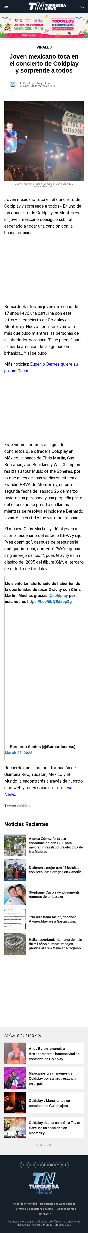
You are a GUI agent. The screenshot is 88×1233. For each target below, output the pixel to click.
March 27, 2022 (18, 753)
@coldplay (58, 595)
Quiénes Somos (66, 1208)
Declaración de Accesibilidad (57, 1203)
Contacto (45, 1214)
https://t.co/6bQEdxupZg (49, 601)
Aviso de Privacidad (25, 1203)
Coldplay (23, 806)
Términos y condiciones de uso (33, 1208)
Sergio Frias (43, 83)
